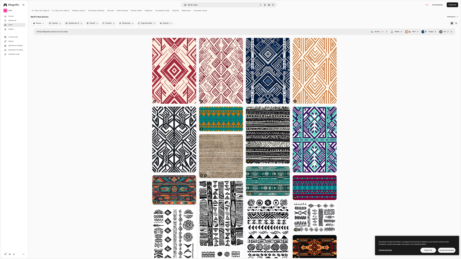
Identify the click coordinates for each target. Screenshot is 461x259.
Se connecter (437, 5)
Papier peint (186, 10)
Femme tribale (136, 10)
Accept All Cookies (446, 250)
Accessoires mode (162, 10)
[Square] (456, 23)
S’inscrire (452, 5)
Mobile (397, 32)
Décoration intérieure (96, 10)
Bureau (379, 32)
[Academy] (10, 254)
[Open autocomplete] (184, 5)
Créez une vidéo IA (62, 10)
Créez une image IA (41, 10)
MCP (414, 32)
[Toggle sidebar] (23, 5)
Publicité (175, 10)
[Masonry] (452, 23)
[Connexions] (5, 254)
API (445, 32)
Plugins (431, 32)
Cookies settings (385, 250)
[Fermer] (451, 32)
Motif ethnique (122, 10)
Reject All (428, 250)
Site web (110, 10)
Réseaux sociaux (78, 10)
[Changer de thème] (14, 254)
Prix (427, 5)
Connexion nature (200, 10)
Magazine (148, 10)
